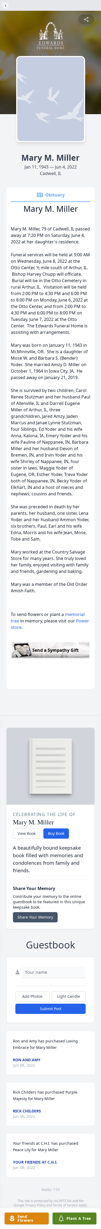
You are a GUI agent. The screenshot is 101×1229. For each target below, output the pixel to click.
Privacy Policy (35, 1205)
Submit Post (50, 1008)
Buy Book (56, 833)
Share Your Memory (35, 917)
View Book (27, 833)
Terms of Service (65, 1205)
